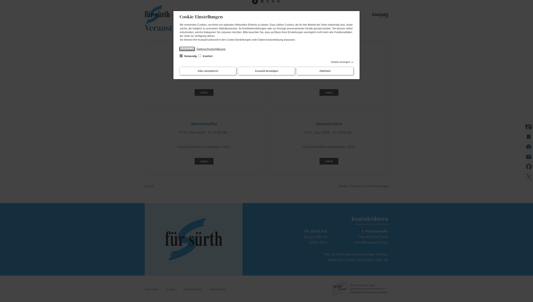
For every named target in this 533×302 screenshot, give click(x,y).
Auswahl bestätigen (266, 71)
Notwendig (190, 56)
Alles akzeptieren (208, 71)
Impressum (187, 49)
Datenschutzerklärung (211, 49)
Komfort (207, 56)
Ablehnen (325, 71)
